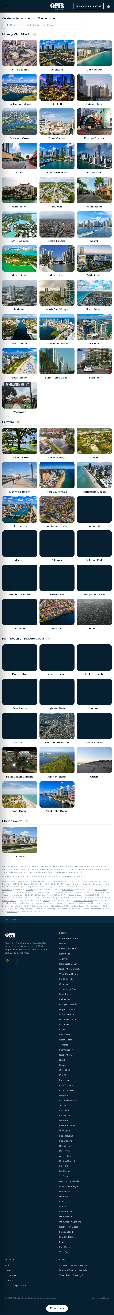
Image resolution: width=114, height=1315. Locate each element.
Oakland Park (66, 1211)
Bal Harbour (65, 1171)
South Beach (66, 979)
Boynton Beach (9, 900)
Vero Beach (65, 1252)
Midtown (6, 884)
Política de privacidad (16, 1285)
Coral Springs (66, 1085)
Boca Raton (65, 994)
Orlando (63, 984)
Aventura (64, 958)
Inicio (7, 920)
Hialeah (63, 1065)
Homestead (100, 889)
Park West (64, 1151)
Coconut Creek (75, 895)
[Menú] (5, 6)
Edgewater (65, 1115)
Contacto (9, 1280)
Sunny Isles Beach (68, 989)
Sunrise (41, 895)
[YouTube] (15, 960)
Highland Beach (77, 906)
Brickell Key (21, 881)
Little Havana (38, 887)
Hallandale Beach (68, 964)
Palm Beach (34, 898)
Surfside (29, 889)
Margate (104, 895)
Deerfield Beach (72, 892)
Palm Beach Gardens (83, 900)
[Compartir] (108, 6)
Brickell (63, 943)
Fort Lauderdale (67, 948)
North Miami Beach (69, 969)
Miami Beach (66, 1049)
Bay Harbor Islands (69, 1181)
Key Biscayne (66, 1075)
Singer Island (42, 906)
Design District (30, 884)
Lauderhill (64, 1024)
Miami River (77, 881)
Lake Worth (12, 909)
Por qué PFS (11, 1275)
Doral (62, 1060)
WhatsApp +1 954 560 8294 (73, 1265)
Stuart (78, 909)
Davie (62, 1201)
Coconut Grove (71, 884)
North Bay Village (68, 1186)
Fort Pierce (12, 911)
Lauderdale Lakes (68, 1100)
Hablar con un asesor (88, 6)
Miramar (63, 1196)
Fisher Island (71, 887)
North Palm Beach (69, 1226)
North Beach (65, 1039)
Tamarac (63, 1044)
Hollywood (64, 953)
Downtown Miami (68, 938)
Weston (5, 895)
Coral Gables (67, 889)
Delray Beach (77, 898)
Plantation (64, 1080)
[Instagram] (7, 960)
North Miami (65, 1055)
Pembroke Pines (67, 1019)
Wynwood (64, 1130)
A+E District (65, 1156)
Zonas (8, 1270)
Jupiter (46, 900)
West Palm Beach (68, 974)
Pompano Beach (33, 892)
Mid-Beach (64, 1034)
